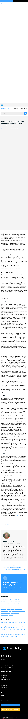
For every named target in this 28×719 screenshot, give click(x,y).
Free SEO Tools (4, 687)
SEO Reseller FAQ (5, 677)
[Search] (25, 113)
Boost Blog (3, 673)
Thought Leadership (15, 613)
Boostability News (5, 601)
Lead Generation (17, 607)
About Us (3, 695)
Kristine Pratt (11, 125)
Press (12, 609)
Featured (21, 605)
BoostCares (21, 601)
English (6, 717)
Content (3, 603)
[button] (1, 656)
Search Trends (4, 611)
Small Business (15, 611)
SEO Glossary (4, 685)
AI (1, 599)
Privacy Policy (4, 698)
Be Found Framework (8, 599)
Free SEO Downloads (5, 689)
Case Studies (4, 675)
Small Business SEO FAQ (6, 679)
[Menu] (2, 105)
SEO (2, 119)
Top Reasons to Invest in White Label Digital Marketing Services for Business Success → (15, 570)
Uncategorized (4, 615)
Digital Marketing (15, 603)
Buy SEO (3, 663)
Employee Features (6, 605)
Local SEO (3, 609)
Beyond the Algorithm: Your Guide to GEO (11, 636)
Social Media (22, 611)
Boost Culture (17, 599)
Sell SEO (3, 662)
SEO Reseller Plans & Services (7, 665)
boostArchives (14, 601)
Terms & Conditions (5, 700)
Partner (8, 609)
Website (11, 615)
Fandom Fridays (15, 605)
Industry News (8, 607)
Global (2, 607)
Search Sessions (18, 609)
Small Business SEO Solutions (7, 667)
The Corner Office (5, 613)
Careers (2, 697)
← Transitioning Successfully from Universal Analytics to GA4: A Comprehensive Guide (12, 566)
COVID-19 (8, 603)
